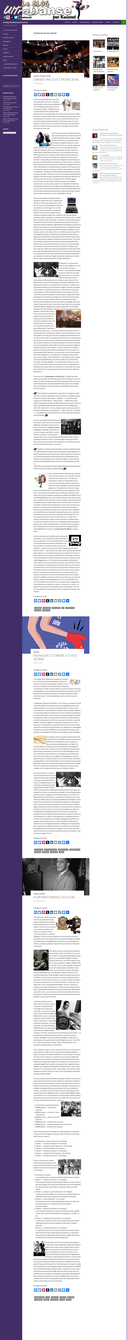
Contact (107, 22)
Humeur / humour (8, 37)
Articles (36, 76)
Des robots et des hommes (108, 145)
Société (48, 76)
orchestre (46, 610)
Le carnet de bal (105, 155)
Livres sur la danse (97, 22)
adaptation (38, 849)
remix (61, 852)
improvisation (63, 849)
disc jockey (56, 608)
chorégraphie (39, 1297)
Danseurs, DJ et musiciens (56, 79)
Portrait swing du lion (54, 897)
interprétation (75, 849)
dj (63, 608)
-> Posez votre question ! (10, 64)
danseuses (47, 608)
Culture (42, 76)
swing (62, 1299)
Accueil (67, 22)
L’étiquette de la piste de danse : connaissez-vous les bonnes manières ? (111, 135)
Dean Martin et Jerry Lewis (108, 163)
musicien (37, 610)
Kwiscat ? (75, 22)
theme (69, 1299)
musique (45, 852)
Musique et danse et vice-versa (56, 657)
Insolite (5, 45)
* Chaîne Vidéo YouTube (9, 67)
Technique (6, 52)
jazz (47, 1297)
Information (6, 41)
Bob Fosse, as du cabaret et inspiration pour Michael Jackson (111, 174)
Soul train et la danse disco (10, 102)
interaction (70, 608)
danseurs (38, 608)
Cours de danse (84, 22)
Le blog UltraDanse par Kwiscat (15, 22)
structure (54, 1299)
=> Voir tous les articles (10, 30)
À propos (115, 22)
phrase (46, 1299)
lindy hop (55, 1297)
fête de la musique (50, 849)
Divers (5, 60)
